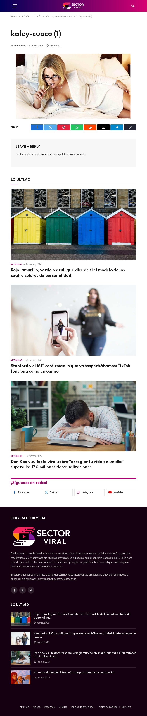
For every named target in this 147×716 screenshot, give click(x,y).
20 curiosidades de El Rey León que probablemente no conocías (74, 672)
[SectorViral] (73, 6)
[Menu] (15, 6)
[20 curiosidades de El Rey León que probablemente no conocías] (20, 677)
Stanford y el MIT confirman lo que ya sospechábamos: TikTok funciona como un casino (70, 368)
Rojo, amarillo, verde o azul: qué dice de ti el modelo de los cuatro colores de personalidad (68, 273)
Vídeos (36, 707)
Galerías (63, 707)
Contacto (126, 707)
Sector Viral (19, 45)
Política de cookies (107, 707)
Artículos (16, 264)
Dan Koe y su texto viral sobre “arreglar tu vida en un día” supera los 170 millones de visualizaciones (67, 464)
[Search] (132, 6)
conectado (47, 154)
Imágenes (49, 707)
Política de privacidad (82, 707)
